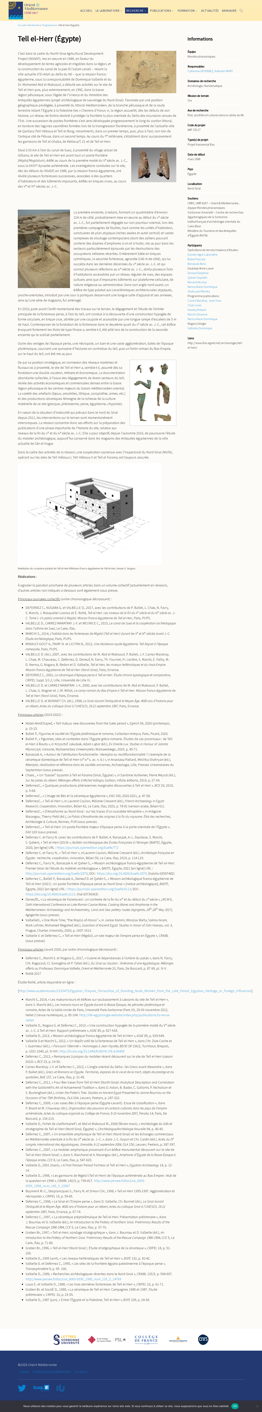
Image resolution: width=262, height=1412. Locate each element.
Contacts (81, 1371)
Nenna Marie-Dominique (203, 287)
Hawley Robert (197, 310)
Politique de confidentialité (52, 1371)
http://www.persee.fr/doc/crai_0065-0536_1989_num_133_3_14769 (73, 1279)
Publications (160, 10)
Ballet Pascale (196, 259)
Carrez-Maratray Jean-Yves (204, 300)
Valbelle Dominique (200, 328)
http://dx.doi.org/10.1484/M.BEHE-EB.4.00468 (91, 1051)
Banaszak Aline (197, 264)
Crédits (25, 1371)
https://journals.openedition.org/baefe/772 (88, 847)
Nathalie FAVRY (224, 71)
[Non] (257, 1406)
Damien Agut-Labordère (203, 254)
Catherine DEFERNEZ (200, 71)
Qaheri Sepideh (197, 277)
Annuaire (229, 10)
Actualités (210, 10)
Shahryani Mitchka (199, 291)
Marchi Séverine (198, 314)
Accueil (86, 10)
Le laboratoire (108, 10)
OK (235, 1406)
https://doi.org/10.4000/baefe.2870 (122, 873)
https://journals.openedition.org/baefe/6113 (99, 889)
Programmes (49, 25)
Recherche (135, 10)
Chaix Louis (194, 305)
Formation (186, 10)
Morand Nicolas (197, 282)
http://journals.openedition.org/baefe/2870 (57, 873)
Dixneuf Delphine (198, 273)
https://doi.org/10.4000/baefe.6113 (50, 894)
